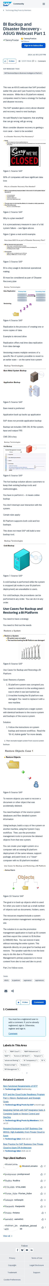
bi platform (16, 980)
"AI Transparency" (30, 1060)
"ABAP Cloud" (14, 1051)
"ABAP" (6, 1056)
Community (18, 4)
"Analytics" (24, 1065)
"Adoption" (37, 1056)
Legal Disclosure (37, 1265)
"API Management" (11, 1069)
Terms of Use (36, 1258)
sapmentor (27, 980)
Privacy (12, 1258)
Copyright (12, 1265)
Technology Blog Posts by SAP (19, 1105)
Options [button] (23, 50)
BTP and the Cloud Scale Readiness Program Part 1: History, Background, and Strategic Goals (24, 1098)
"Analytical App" (9, 1065)
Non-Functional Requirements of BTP (20, 1086)
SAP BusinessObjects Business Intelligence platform (23, 73)
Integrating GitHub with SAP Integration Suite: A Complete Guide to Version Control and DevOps (24, 1113)
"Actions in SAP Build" (21, 1056)
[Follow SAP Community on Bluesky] (22, 1250)
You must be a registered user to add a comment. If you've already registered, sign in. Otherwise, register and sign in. (23, 1024)
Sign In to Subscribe (33, 45)
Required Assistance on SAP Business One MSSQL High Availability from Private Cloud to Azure (24, 1132)
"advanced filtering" (11, 1060)
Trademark (12, 1272)
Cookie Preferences (12, 1280)
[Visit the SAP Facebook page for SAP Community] (17, 1250)
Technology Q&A (13, 1089)
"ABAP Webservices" (31, 1051)
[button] (5, 61)
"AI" (42, 1060)
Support (36, 1272)
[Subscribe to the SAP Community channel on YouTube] (27, 1250)
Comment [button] (39, 1002)
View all (6, 1236)
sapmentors (39, 980)
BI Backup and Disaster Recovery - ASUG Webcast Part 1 (24, 29)
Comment (12, 1033)
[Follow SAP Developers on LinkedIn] (32, 1250)
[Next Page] (26, 1073)
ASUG (6, 980)
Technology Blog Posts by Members (18, 10)
